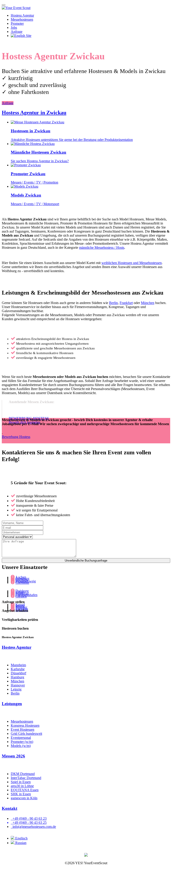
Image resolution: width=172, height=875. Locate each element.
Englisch (21, 838)
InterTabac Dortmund (26, 778)
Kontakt (9, 808)
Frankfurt (126, 303)
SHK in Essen (21, 794)
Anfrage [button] (16, 31)
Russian (20, 843)
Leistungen (12, 703)
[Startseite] (16, 8)
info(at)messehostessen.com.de (33, 826)
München (147, 303)
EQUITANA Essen (25, 790)
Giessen (21, 596)
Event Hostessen (22, 729)
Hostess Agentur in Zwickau (34, 112)
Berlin (113, 303)
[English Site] (21, 36)
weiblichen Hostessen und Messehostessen (131, 263)
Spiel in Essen (21, 782)
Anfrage (7, 103)
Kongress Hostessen (25, 725)
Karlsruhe (18, 669)
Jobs (14, 27)
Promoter (17, 23)
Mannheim (18, 665)
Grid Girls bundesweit (26, 733)
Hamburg (17, 677)
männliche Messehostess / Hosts (101, 247)
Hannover (18, 685)
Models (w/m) (21, 746)
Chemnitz (22, 582)
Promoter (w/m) (22, 742)
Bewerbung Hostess (16, 437)
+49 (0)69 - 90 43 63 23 (29, 818)
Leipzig (16, 689)
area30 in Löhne (22, 786)
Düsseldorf (18, 673)
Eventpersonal (21, 738)
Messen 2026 (13, 756)
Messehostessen (22, 19)
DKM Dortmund (23, 774)
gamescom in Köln (24, 798)
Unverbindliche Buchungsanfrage (86, 560)
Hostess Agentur (22, 15)
